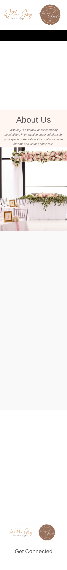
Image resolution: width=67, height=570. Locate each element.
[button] (33, 35)
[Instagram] (33, 560)
